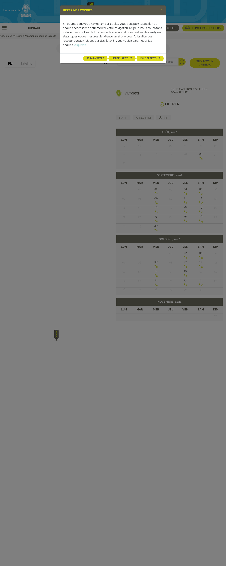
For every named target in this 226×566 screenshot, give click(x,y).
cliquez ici (80, 45)
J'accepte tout (150, 58)
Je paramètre (95, 58)
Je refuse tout (122, 58)
